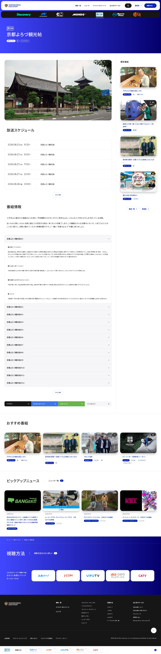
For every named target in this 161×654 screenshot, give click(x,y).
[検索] (128, 5)
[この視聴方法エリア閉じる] (155, 650)
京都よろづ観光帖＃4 (15, 322)
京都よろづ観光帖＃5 (15, 329)
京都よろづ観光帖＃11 (15, 375)
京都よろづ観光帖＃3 (15, 314)
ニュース (86, 6)
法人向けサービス (115, 6)
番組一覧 (78, 6)
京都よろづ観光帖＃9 (15, 360)
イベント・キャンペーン (99, 6)
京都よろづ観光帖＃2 (15, 307)
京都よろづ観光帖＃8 (15, 352)
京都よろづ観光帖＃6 (15, 337)
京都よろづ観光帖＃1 (15, 238)
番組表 (137, 6)
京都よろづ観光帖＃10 (15, 367)
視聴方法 (150, 6)
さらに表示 (58, 195)
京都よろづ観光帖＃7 (15, 345)
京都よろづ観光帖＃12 (15, 383)
